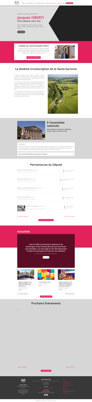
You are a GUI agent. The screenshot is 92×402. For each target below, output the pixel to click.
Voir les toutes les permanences (46, 220)
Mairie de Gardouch (23, 179)
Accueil (23, 3)
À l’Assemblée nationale (39, 3)
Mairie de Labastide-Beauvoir (26, 188)
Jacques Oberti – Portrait (67, 381)
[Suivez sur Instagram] (47, 395)
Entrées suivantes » (70, 293)
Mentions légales (66, 392)
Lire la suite (46, 257)
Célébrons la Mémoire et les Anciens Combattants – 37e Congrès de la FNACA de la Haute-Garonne (25, 284)
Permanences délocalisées (50, 3)
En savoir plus (21, 31)
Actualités (59, 3)
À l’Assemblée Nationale (67, 383)
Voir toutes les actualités (46, 296)
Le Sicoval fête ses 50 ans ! (45, 282)
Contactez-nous (69, 3)
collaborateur (39, 253)
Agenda (63, 3)
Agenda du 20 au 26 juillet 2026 (27, 308)
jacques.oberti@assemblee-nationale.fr (46, 387)
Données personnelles (67, 393)
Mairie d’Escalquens (23, 197)
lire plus (20, 289)
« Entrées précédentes (22, 293)
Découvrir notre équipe (34, 57)
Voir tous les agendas (46, 370)
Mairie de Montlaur (32, 206)
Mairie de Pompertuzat (24, 170)
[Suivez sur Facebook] (45, 395)
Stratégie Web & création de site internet (48, 400)
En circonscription (29, 3)
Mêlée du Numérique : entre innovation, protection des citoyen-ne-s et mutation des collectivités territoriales (66, 284)
